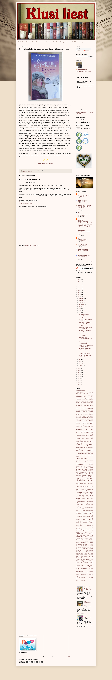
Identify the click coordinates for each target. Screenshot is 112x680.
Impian (84, 486)
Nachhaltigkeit (79, 524)
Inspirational (83, 487)
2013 (79, 374)
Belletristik (90, 408)
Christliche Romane (87, 422)
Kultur (83, 503)
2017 (79, 296)
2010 (79, 380)
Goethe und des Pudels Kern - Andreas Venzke (86, 346)
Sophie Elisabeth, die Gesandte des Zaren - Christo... (84, 316)
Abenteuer (78, 393)
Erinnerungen (89, 444)
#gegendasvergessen (80, 390)
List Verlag (82, 510)
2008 (79, 384)
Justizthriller (85, 492)
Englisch (82, 443)
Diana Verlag (79, 428)
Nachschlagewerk (86, 524)
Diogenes (84, 434)
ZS (90, 579)
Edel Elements (85, 438)
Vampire (91, 566)
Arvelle (91, 399)
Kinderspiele (86, 497)
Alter (92, 396)
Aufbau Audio (79, 402)
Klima (87, 498)
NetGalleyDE (79, 527)
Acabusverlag (86, 393)
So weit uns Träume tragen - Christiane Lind (85, 328)
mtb (92, 521)
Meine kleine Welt (82, 244)
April (80, 359)
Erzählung (78, 449)
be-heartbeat (86, 407)
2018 (79, 294)
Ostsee (85, 533)
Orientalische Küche (81, 532)
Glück (82, 467)
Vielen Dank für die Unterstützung (55, 42)
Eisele (88, 441)
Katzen (81, 493)
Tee (92, 556)
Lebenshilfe (82, 504)
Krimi (77, 503)
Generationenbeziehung (80, 461)
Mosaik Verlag (86, 521)
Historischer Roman (27, 171)
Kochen (84, 500)
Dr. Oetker (86, 435)
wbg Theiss (90, 569)
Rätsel (82, 538)
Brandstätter (85, 417)
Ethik (83, 449)
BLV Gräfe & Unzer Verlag (82, 416)
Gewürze (77, 467)
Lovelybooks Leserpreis (87, 513)
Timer (81, 559)
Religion (86, 541)
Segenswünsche (79, 550)
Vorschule (83, 569)
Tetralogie (83, 557)
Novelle (81, 530)
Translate (87, 50)
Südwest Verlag (79, 556)
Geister (84, 460)
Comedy (91, 423)
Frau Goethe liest (82, 200)
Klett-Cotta (83, 498)
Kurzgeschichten (89, 503)
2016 (79, 368)
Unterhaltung (90, 565)
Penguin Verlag (89, 535)
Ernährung (90, 446)
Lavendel (77, 504)
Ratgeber (78, 538)
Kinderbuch (79, 497)
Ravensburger (78, 539)
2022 (79, 286)
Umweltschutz (79, 565)
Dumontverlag (90, 437)
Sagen (91, 544)
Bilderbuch (84, 411)
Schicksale (90, 545)
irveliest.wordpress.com (84, 255)
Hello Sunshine (83, 475)
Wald (87, 569)
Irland (88, 487)
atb (79, 401)
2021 (79, 288)
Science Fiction (89, 547)
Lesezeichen (79, 507)
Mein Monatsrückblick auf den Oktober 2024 (88, 603)
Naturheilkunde (79, 525)
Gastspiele (90, 455)
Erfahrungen (79, 444)
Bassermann (90, 405)
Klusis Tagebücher (31, 170)
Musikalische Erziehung (81, 522)
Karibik (77, 493)
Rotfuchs (77, 542)
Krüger (80, 503)
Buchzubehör (82, 419)
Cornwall (91, 425)
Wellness (91, 571)
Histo (83, 476)
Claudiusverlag (86, 423)
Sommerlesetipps (89, 551)
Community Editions (84, 425)
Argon (92, 398)
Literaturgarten (81, 230)
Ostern (91, 532)
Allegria (88, 396)
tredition (77, 562)
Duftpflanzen (83, 437)
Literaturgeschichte (89, 510)
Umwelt (91, 563)
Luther (89, 516)
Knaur (91, 498)
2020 (79, 290)
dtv (79, 437)
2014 (79, 372)
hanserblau (91, 472)
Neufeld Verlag (89, 527)
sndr (59, 656)
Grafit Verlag (84, 469)
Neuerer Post (23, 243)
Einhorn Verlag (83, 441)
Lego (92, 504)
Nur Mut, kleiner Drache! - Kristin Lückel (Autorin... (85, 352)
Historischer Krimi (88, 476)
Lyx (92, 516)
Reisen (81, 541)
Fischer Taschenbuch (81, 453)
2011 (79, 378)
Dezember (81, 298)
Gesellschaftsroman (80, 466)
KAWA (77, 495)
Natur (91, 524)
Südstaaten (91, 554)
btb (78, 419)
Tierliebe (91, 557)
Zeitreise (78, 579)
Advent (77, 395)
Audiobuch (87, 401)
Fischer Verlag (90, 453)
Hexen (91, 475)
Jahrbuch (82, 489)
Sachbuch (86, 544)
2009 (79, 382)
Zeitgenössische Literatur (84, 577)
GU (84, 470)
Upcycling (78, 566)
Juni (80, 310)
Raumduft (90, 538)
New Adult (88, 529)
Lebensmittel (88, 504)
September (82, 304)
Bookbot (91, 416)
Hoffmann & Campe (83, 481)
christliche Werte (79, 423)
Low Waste (82, 515)
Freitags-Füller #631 (82, 245)
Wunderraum (83, 574)
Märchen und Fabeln (81, 518)
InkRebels (78, 487)
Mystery (91, 522)
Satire (86, 545)
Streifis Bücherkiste (83, 249)
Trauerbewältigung (89, 560)
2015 (79, 370)
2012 (79, 376)
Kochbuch (79, 500)
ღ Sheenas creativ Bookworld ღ (82, 219)
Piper (82, 536)
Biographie (90, 413)
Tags (89, 556)
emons (91, 441)
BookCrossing (78, 417)
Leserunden (90, 506)
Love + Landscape (80, 512)
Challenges (78, 420)
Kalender (91, 492)
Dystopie (78, 438)
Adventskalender (89, 395)
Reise (77, 541)
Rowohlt (82, 542)
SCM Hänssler (79, 548)
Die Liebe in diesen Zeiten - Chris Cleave (85, 331)
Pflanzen (78, 536)
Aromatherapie (78, 399)
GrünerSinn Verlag (79, 470)
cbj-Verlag (91, 419)
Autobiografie (79, 405)
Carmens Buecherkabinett (84, 205)
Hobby (77, 481)
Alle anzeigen (90, 261)
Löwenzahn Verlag (89, 515)
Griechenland (90, 469)
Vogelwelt (91, 568)
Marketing (78, 519)
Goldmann (78, 469)
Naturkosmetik (90, 525)
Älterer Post (68, 243)
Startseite (20, 42)
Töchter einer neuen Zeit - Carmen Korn (85, 334)
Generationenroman (89, 461)
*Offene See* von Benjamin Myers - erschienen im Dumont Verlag (84, 233)
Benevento (78, 410)
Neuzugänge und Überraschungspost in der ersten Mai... (85, 338)
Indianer (88, 486)
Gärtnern (86, 455)
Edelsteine (83, 440)
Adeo (92, 393)
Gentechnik (78, 463)
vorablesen (78, 569)
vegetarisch (84, 568)
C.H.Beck (87, 419)
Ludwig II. (81, 516)
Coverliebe (78, 426)
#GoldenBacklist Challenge (84, 392)
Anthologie (78, 398)
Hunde (81, 486)
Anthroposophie (86, 398)
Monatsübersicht (88, 519)
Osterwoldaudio (79, 533)
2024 (79, 281)
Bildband (78, 411)
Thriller (86, 557)
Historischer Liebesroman (84, 478)
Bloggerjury (86, 414)
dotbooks (82, 435)
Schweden (84, 547)
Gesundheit (89, 466)
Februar (81, 363)
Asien (77, 401)
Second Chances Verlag (87, 548)
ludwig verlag (85, 516)
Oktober (81, 302)
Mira (81, 519)
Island (91, 487)
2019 (79, 292)
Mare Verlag (90, 518)
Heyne (77, 476)
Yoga (77, 576)
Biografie (91, 411)
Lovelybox (78, 515)
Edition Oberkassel (89, 440)
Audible (82, 401)
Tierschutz (78, 559)
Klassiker (78, 498)
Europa (87, 449)
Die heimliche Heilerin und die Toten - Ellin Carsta (85, 349)
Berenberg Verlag (84, 410)
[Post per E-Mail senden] (43, 170)
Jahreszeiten (79, 490)
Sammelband (78, 545)
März (80, 361)
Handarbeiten (83, 472)
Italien (77, 489)
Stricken (85, 554)
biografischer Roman (81, 413)
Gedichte (77, 456)
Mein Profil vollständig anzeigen (83, 71)
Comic (77, 425)
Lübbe (77, 516)
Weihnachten (79, 571)
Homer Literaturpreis (88, 483)
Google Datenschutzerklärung (26, 201)
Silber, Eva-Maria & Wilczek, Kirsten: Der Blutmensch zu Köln (84, 208)
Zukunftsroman (82, 580)
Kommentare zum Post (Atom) (32, 245)
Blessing (82, 414)
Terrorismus (78, 557)
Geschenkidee (79, 464)
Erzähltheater (90, 447)
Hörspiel (91, 484)
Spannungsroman (80, 553)
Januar (81, 365)
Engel (77, 443)
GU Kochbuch (89, 470)
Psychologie (90, 536)
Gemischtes (90, 460)
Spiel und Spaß (89, 553)
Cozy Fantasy (84, 426)
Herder (88, 475)
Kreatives (91, 501)
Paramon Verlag (79, 535)
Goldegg (91, 467)
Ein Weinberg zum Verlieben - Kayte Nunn (85, 320)
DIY (88, 434)
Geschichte (91, 464)
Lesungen (78, 509)
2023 (79, 284)
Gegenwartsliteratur (83, 458)
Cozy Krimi (90, 426)
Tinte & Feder (86, 559)
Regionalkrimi (89, 539)
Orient (91, 530)
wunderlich (78, 574)
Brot (77, 419)
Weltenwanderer (82, 212)
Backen (84, 405)
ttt (81, 562)
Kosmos (83, 501)
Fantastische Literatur (80, 452)
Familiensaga (90, 450)
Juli (80, 308)
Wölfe (91, 573)
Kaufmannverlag (89, 493)
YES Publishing (90, 574)
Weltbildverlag (79, 573)
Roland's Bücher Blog (83, 194)
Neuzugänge (80, 529)
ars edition (83, 399)
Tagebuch (85, 556)
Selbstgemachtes (89, 550)
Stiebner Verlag (79, 554)
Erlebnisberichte (80, 446)
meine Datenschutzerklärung (26, 203)
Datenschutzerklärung (72, 42)
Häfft (77, 472)
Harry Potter (85, 473)
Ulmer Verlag (84, 563)
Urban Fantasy (84, 566)
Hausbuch (91, 473)
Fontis (80, 455)
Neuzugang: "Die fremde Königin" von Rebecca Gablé (85, 324)
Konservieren (78, 501)
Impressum (84, 42)
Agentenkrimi (79, 396)
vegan (77, 568)
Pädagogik (90, 533)
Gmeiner (86, 467)
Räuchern (86, 538)
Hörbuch (78, 485)
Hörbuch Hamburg (85, 484)
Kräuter (87, 501)
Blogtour (91, 414)
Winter (88, 573)
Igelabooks (80, 238)
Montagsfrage (78, 521)
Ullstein (78, 563)
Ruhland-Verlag (87, 542)
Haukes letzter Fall (82, 201)
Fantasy (87, 452)
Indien (92, 486)
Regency (83, 539)
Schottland (78, 547)
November (81, 300)
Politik (85, 536)
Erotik (85, 447)
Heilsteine (78, 475)
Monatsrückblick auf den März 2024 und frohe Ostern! (87, 588)
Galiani (83, 455)
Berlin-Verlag (90, 410)
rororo (91, 541)
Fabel (92, 449)
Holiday (81, 483)
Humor (77, 486)
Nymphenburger (86, 530)
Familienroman (79, 450)
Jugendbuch (85, 491)
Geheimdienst (78, 460)
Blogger (69, 656)
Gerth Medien (88, 463)
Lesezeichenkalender (89, 507)
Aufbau (91, 401)
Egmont (77, 441)
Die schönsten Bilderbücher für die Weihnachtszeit (84, 429)
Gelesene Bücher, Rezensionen (34, 42)
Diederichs (86, 431)
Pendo (84, 535)
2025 (79, 279)
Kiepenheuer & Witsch (84, 495)
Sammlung (83, 545)
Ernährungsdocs (79, 447)
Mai (80, 312)
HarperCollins (79, 473)
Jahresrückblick (89, 489)
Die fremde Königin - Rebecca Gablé (84, 342)
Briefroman (91, 417)
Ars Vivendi (88, 399)
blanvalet (78, 414)
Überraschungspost (88, 562)
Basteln (77, 407)
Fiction (91, 452)
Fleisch (77, 455)
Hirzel (81, 476)
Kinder (91, 495)
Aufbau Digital (86, 402)
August (81, 306)
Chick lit (84, 420)
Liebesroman (85, 509)
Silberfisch (78, 551)
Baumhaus (82, 407)
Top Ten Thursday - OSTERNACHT (88, 616)
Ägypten (84, 396)
